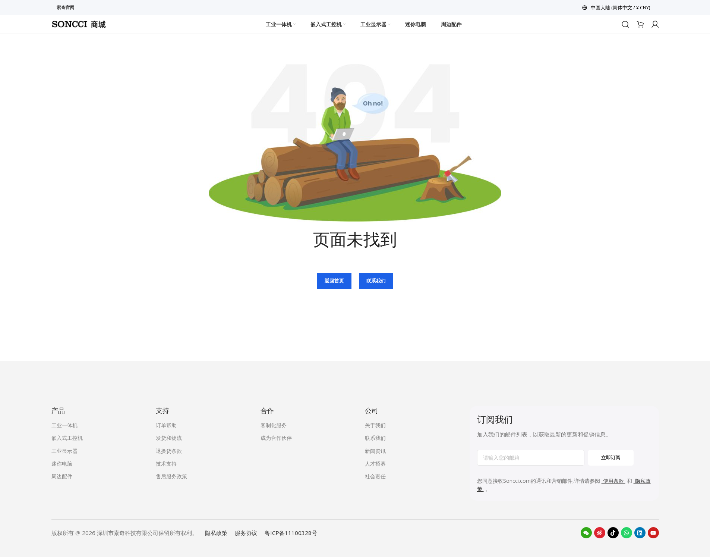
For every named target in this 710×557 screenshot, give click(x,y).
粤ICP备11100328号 (291, 532)
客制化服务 (274, 425)
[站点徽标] (79, 23)
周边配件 (61, 476)
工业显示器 (64, 450)
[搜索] (625, 24)
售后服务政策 (171, 476)
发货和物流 (169, 437)
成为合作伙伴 (276, 437)
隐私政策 (216, 532)
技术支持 (166, 463)
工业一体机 (64, 425)
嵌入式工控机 (67, 437)
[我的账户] (655, 24)
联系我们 (376, 280)
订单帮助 (166, 425)
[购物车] (640, 24)
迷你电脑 (61, 463)
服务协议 (246, 532)
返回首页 (334, 280)
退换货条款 (169, 450)
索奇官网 (66, 7)
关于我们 (375, 425)
